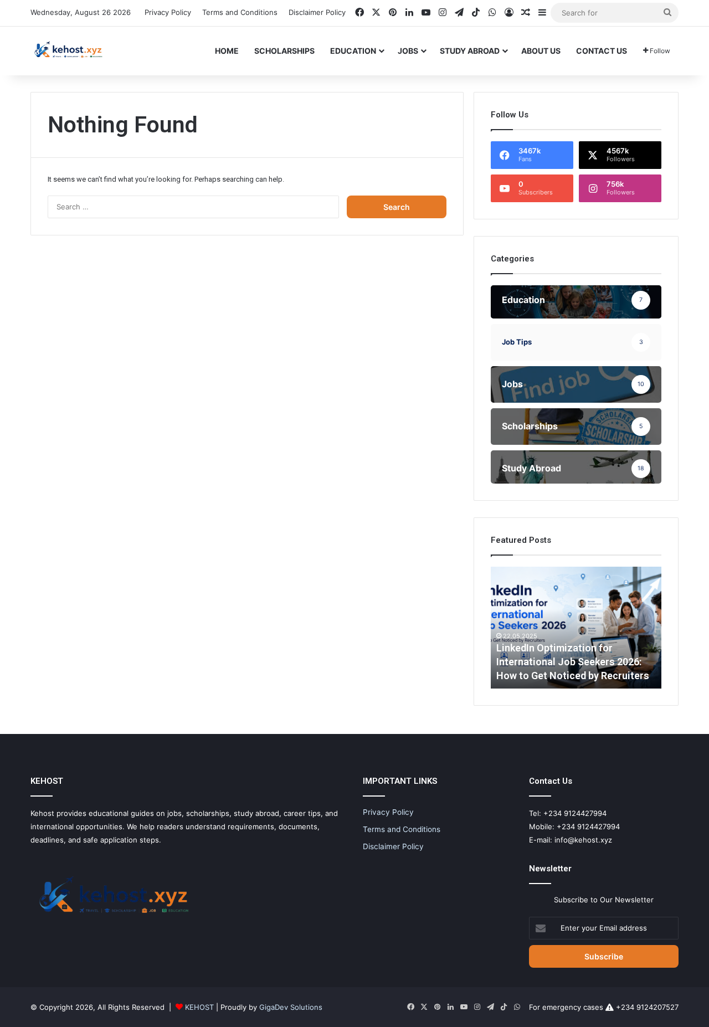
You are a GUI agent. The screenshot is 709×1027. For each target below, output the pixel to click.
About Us (541, 50)
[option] (576, 628)
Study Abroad (470, 50)
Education (353, 50)
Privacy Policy (168, 12)
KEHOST (199, 1007)
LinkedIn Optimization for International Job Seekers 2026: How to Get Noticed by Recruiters (572, 661)
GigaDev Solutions (290, 1007)
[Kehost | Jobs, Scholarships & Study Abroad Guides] (68, 50)
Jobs (408, 50)
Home (227, 50)
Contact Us (601, 50)
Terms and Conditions (240, 12)
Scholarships (284, 50)
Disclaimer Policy (317, 12)
